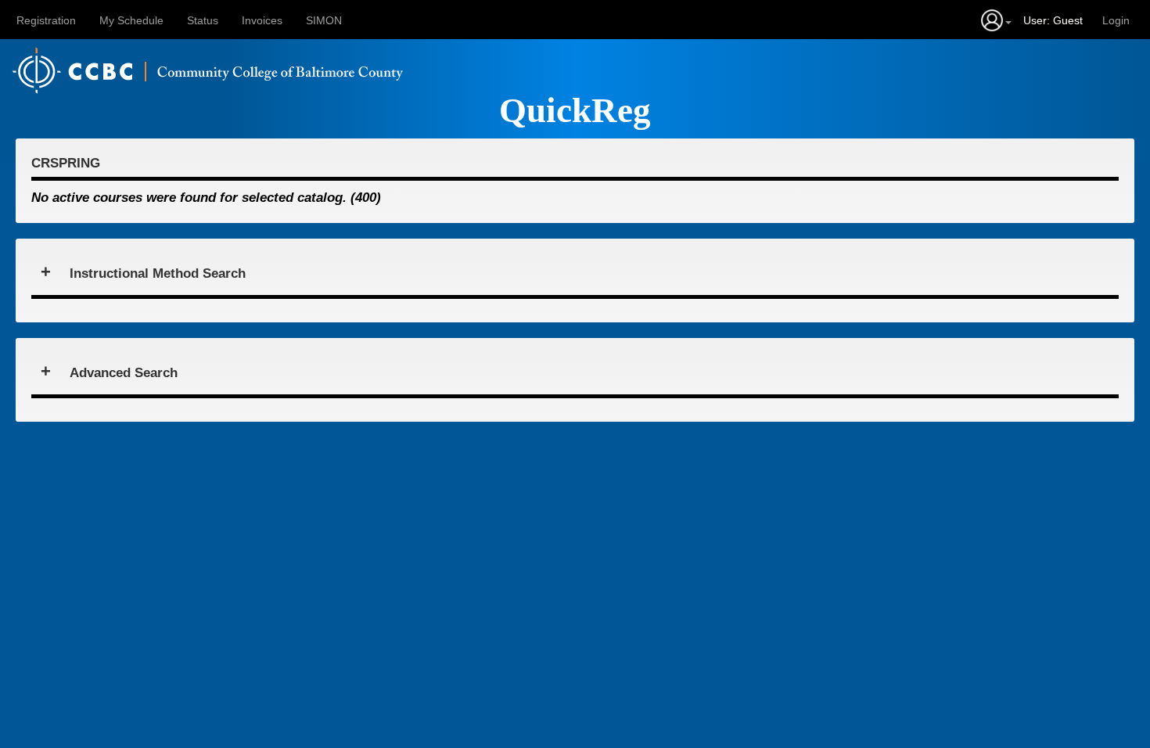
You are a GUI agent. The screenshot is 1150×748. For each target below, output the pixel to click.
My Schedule (131, 20)
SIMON (324, 20)
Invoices (262, 20)
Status (202, 20)
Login (1116, 20)
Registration (46, 20)
